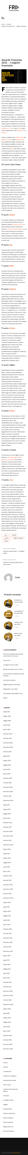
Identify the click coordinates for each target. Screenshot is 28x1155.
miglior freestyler (18, 538)
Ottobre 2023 (7, 840)
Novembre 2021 (8, 942)
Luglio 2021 (6, 960)
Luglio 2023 (6, 854)
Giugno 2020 (7, 1018)
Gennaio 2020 (7, 1040)
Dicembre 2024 (8, 787)
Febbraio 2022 (7, 929)
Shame (12, 215)
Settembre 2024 (8, 800)
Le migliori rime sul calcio (10, 665)
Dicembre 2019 (7, 1044)
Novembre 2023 (8, 836)
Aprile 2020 (6, 1027)
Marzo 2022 (6, 925)
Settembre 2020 (8, 1004)
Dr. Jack (10, 128)
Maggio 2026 (7, 721)
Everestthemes (16, 1153)
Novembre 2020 (8, 995)
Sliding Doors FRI (8, 1127)
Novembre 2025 (8, 747)
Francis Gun (6, 660)
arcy (6, 535)
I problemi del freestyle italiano (10, 1090)
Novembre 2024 (8, 791)
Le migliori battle (8, 1100)
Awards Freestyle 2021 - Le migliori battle (13, 552)
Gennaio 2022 (7, 933)
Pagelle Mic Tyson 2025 (10, 689)
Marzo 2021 (6, 978)
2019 (11, 149)
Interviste (6, 1096)
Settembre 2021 (8, 951)
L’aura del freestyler (9, 680)
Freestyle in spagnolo (9, 1076)
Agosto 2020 (7, 1009)
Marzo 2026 (6, 729)
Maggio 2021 (7, 969)
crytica (7, 538)
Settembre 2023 (8, 845)
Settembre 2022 (8, 898)
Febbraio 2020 (7, 1035)
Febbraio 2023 (7, 876)
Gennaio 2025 (7, 783)
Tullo (19, 128)
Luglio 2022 (6, 907)
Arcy (11, 480)
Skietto (5, 698)
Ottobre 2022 (7, 894)
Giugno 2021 (6, 964)
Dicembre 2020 (8, 991)
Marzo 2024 (6, 818)
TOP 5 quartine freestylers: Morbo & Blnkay (13, 675)
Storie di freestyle (8, 1131)
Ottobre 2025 (7, 752)
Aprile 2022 (6, 920)
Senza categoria (8, 1118)
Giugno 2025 (7, 760)
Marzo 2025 (6, 774)
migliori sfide (20, 140)
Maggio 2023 (7, 862)
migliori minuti (19, 137)
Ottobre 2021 (7, 947)
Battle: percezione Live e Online (13, 669)
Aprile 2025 (6, 769)
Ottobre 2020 (7, 1000)
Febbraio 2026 (7, 734)
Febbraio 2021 (7, 982)
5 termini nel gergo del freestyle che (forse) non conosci (13, 655)
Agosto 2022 (7, 902)
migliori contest (6, 140)
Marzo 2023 (6, 871)
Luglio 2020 (6, 1013)
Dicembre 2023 (8, 831)
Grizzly (12, 328)
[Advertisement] (14, 42)
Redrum (12, 289)
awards (14, 535)
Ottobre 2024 (7, 796)
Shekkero (4, 128)
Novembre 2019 (8, 1049)
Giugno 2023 (7, 858)
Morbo (12, 411)
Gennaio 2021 (7, 987)
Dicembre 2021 (7, 938)
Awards (5, 1067)
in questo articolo (17, 224)
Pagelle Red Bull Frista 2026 (11, 685)
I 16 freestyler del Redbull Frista (12, 693)
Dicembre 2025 (8, 743)
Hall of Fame (7, 1085)
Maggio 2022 (7, 916)
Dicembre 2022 (8, 885)
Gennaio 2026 (7, 738)
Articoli (5, 1063)
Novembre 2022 (8, 889)
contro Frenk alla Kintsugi (14, 229)
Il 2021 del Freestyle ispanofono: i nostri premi (13, 563)
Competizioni (7, 1071)
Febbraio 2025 (7, 778)
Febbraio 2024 (7, 823)
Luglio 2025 (6, 756)
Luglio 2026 (6, 712)
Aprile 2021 (6, 973)
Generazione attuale (9, 1080)
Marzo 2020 (6, 1031)
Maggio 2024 (7, 814)
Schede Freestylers (9, 1113)
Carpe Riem (21, 130)
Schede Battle (7, 1109)
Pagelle (5, 1104)
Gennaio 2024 (7, 827)
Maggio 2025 (7, 765)
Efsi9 (11, 266)
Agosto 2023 (7, 849)
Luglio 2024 (6, 805)
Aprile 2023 (6, 867)
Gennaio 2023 (7, 880)
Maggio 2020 (7, 1022)
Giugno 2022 (7, 911)
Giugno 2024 (7, 809)
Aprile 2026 (6, 725)
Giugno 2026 (7, 716)
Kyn (10, 245)
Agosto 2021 (6, 956)
